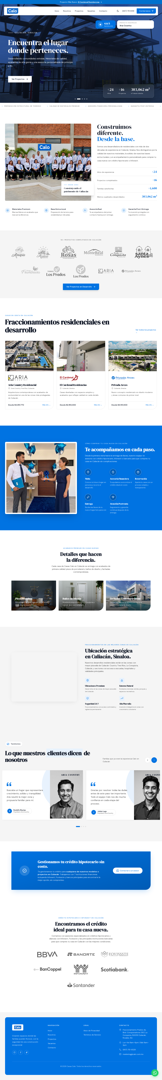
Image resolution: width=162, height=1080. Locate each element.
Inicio (57, 11)
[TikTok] (26, 1052)
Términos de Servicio (92, 1035)
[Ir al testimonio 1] (78, 826)
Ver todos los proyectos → (146, 331)
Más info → (46, 405)
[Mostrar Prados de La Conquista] (84, 98)
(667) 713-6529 (129, 1049)
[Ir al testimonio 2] (81, 826)
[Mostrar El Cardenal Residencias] (75, 98)
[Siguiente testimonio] (154, 760)
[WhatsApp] (154, 1072)
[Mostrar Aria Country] (77, 98)
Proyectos (79, 11)
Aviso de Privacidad (92, 1030)
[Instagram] (14, 1052)
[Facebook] (20, 1052)
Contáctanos (144, 11)
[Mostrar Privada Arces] (81, 98)
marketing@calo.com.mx (133, 1054)
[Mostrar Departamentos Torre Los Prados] (86, 98)
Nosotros (67, 11)
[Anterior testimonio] (147, 760)
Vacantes (91, 11)
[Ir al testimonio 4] (85, 826)
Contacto (103, 11)
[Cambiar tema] (118, 11)
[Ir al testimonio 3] (83, 826)
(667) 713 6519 (128, 11)
